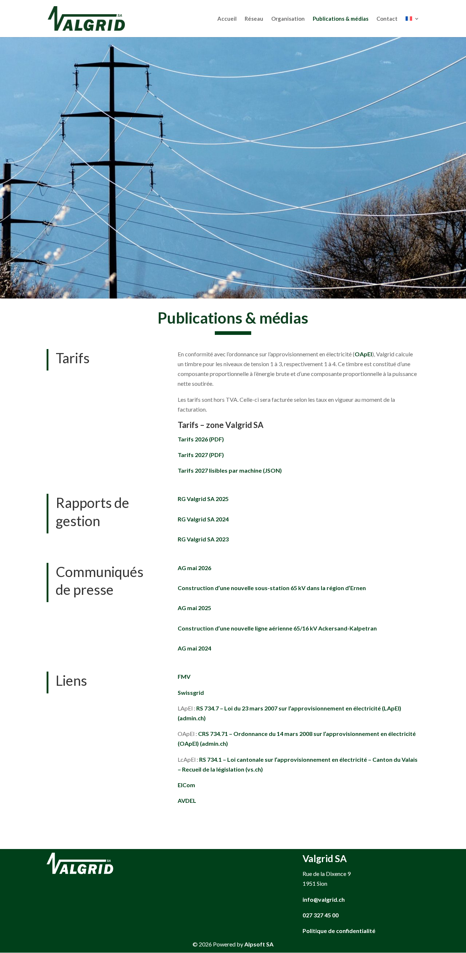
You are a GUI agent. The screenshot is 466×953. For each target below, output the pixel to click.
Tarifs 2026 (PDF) (201, 439)
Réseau (254, 19)
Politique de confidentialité (339, 930)
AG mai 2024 (194, 648)
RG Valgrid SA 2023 (203, 539)
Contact (387, 19)
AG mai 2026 (194, 567)
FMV (184, 676)
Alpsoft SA (258, 944)
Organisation (288, 19)
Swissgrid (191, 692)
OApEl (363, 354)
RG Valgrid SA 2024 (203, 519)
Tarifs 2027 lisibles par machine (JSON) (230, 470)
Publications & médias (340, 19)
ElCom (186, 784)
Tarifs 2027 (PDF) (201, 454)
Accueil (227, 19)
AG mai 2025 (194, 607)
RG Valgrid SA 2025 (203, 498)
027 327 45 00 (321, 915)
